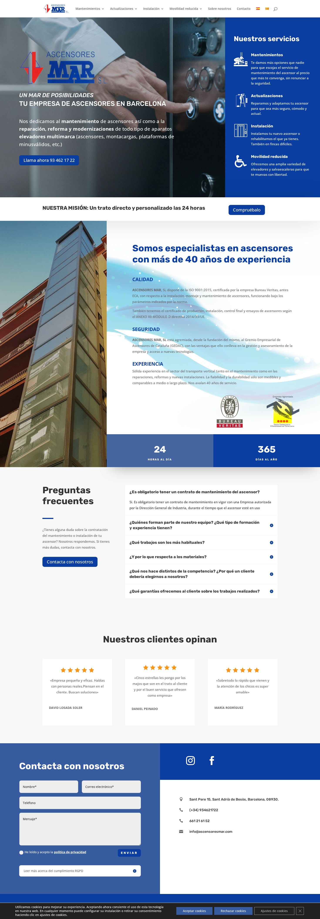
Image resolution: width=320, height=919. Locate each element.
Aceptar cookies (194, 911)
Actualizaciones (121, 9)
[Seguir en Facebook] (212, 760)
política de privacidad (70, 852)
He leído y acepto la (55, 852)
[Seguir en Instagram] (190, 760)
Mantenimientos (88, 9)
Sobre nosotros (219, 9)
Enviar (129, 853)
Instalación (151, 9)
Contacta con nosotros (70, 562)
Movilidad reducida (184, 9)
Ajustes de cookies (274, 911)
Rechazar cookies (233, 911)
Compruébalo (247, 210)
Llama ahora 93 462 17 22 (49, 160)
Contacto (244, 9)
